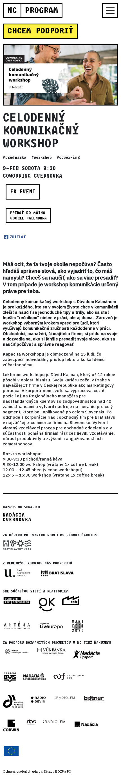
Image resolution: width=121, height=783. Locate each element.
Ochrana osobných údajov (22, 771)
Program (41, 10)
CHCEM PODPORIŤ (40, 31)
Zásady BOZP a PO (57, 771)
